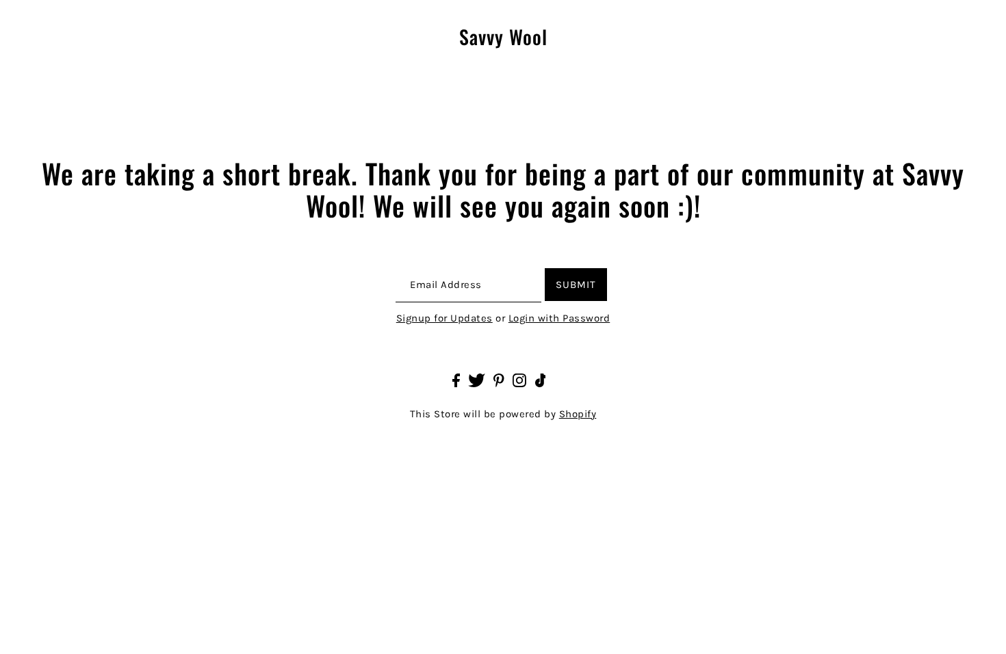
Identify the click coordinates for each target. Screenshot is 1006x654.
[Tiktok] (540, 379)
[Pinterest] (498, 379)
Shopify (578, 414)
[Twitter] (476, 379)
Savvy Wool (503, 37)
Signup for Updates (444, 318)
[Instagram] (519, 379)
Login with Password (559, 318)
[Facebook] (456, 379)
